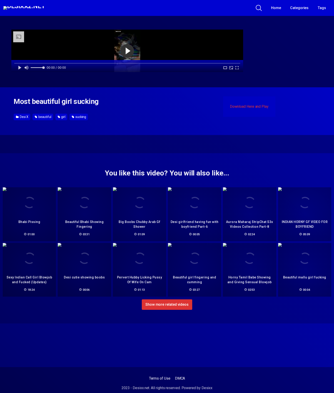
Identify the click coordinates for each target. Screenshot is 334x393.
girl (62, 117)
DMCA (180, 378)
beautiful (44, 117)
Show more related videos (167, 304)
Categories (299, 8)
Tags (322, 8)
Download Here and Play (249, 106)
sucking (80, 117)
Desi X (23, 117)
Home (276, 8)
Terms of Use (159, 378)
